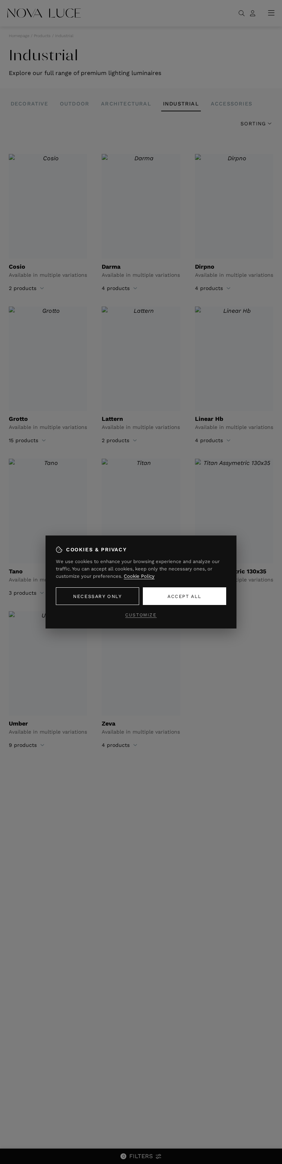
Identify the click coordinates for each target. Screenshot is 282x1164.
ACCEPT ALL (184, 596)
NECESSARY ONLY (97, 596)
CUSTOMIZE (140, 614)
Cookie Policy (139, 576)
